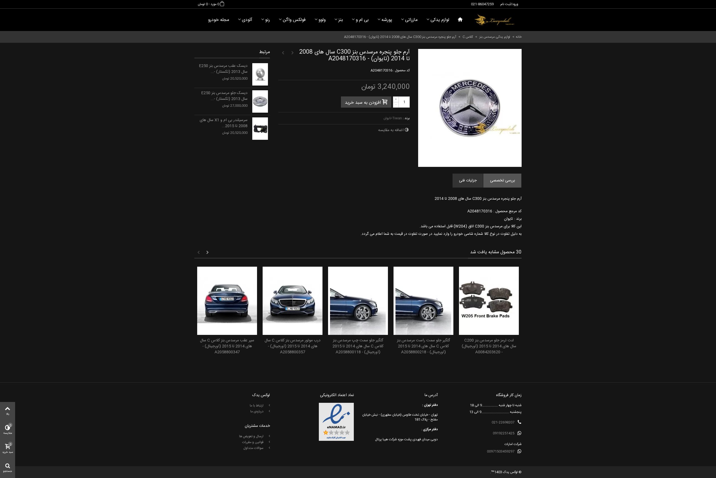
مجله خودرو (218, 20)
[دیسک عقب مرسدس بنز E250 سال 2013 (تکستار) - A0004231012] (260, 74)
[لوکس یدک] (494, 20)
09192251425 (503, 433)
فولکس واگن (294, 20)
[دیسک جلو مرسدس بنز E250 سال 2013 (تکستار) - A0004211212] (260, 101)
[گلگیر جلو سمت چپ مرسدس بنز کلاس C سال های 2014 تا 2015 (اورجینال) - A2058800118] (358, 301)
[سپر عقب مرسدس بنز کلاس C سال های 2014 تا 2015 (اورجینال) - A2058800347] (227, 301)
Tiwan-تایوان (392, 118)
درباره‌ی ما (257, 411)
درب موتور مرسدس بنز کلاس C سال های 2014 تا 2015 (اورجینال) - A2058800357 (293, 346)
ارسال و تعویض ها (251, 436)
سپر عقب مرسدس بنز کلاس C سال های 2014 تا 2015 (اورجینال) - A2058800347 (227, 346)
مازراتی (411, 20)
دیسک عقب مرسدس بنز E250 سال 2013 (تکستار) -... (223, 69)
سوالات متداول (253, 448)
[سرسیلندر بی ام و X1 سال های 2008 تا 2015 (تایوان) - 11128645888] (260, 128)
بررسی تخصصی (502, 180)
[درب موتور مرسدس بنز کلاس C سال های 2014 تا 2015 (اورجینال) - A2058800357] (292, 301)
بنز (340, 20)
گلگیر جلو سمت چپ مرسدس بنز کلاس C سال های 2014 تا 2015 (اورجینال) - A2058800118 (358, 346)
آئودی (247, 20)
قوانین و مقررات (253, 442)
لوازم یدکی (439, 20)
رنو (267, 20)
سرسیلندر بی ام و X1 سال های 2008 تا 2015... (224, 123)
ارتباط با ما (257, 405)
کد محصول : (401, 70)
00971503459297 (500, 451)
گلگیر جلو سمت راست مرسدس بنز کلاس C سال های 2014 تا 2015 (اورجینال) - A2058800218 (423, 346)
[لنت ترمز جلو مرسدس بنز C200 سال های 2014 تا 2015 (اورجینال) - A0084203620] (489, 301)
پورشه (386, 20)
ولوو (322, 20)
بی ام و (362, 20)
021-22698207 (503, 422)
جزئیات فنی (468, 180)
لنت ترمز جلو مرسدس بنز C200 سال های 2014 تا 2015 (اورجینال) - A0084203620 (489, 346)
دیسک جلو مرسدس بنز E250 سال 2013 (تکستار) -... (224, 96)
